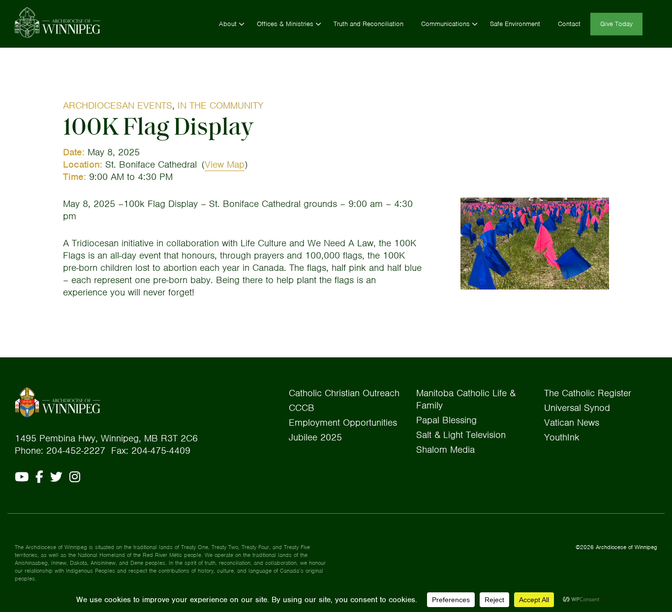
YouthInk (562, 437)
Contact (569, 24)
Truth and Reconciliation (368, 24)
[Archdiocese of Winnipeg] (57, 22)
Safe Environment (515, 24)
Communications (445, 24)
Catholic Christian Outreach (344, 393)
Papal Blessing (446, 420)
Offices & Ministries (285, 24)
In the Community (220, 105)
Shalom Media (445, 449)
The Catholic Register (587, 393)
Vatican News (571, 422)
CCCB (301, 408)
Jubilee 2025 (315, 437)
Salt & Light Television (461, 435)
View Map (224, 164)
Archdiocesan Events (117, 105)
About (228, 24)
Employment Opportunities (343, 422)
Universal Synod (577, 408)
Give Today (616, 24)
